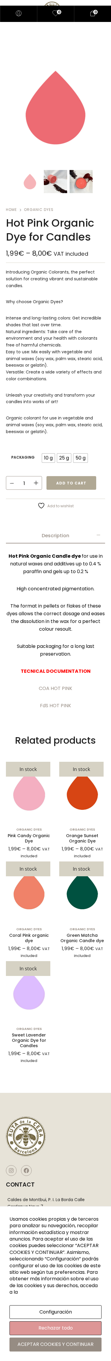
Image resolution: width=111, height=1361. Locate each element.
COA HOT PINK (55, 688)
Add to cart (71, 483)
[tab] (55, 535)
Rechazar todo (55, 1328)
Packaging (23, 457)
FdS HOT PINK (55, 705)
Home (11, 209)
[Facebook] (26, 1170)
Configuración (55, 1311)
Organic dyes (39, 209)
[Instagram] (11, 1170)
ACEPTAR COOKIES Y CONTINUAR (55, 1344)
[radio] (48, 458)
